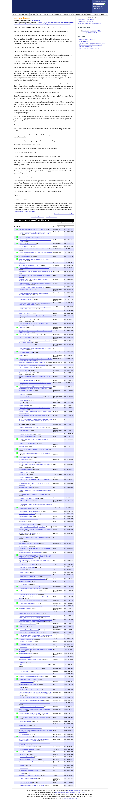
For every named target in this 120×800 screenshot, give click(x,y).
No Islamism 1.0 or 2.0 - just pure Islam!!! (29, 775)
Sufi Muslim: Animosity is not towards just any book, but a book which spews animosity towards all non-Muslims (35, 620)
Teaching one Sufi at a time (27, 603)
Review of (89, 48)
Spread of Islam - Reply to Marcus (29, 498)
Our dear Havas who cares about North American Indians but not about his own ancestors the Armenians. (35, 587)
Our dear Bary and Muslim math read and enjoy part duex (35, 703)
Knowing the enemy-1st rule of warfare (29, 543)
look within (23, 626)
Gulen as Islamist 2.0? (24, 313)
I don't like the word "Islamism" (26, 746)
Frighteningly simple (24, 734)
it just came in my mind (26, 641)
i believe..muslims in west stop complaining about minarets (34, 248)
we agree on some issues (26, 345)
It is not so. (23, 569)
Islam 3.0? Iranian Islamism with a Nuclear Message (33, 415)
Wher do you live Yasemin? (27, 524)
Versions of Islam (23, 459)
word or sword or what (26, 477)
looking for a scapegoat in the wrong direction (32, 427)
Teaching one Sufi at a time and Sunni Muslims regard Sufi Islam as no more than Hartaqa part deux (34, 612)
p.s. (21, 355)
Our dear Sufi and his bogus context (29, 630)
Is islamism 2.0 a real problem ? (27, 759)
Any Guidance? (23, 754)
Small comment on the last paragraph (28, 762)
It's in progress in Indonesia (26, 469)
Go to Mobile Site (98, 8)
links (21, 687)
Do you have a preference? (27, 749)
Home (14, 14)
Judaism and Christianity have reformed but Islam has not (35, 490)
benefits (22, 765)
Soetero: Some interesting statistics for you (31, 676)
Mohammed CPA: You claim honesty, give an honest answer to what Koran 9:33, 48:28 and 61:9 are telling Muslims (35, 387)
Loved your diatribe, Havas (27, 434)
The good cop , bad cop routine (27, 462)
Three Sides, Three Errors (86, 19)
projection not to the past (26, 682)
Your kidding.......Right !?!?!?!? (28, 564)
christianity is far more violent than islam (30, 552)
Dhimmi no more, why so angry (28, 624)
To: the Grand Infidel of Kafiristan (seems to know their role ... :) (36, 504)
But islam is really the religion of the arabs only (31, 229)
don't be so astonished (26, 337)
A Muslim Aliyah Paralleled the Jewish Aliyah (92, 43)
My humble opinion (25, 297)
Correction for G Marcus (26, 487)
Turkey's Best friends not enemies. (29, 519)
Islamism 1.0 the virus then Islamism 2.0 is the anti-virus (34, 268)
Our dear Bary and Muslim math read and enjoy (32, 697)
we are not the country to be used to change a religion (34, 537)
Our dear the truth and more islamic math (30, 728)
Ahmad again (23, 647)
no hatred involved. (25, 608)
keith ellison (22, 263)
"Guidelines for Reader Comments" (25, 211)
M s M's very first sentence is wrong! (29, 237)
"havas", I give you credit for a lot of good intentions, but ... (35, 439)
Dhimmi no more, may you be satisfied (30, 632)
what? (22, 327)
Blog (27, 14)
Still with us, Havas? (25, 457)
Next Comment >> (51, 217)
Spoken (39, 14)
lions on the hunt (23, 405)
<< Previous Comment (37, 217)
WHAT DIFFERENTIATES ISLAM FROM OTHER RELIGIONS (34, 479)
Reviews (33, 14)
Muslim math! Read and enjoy (28, 679)
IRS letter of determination (69, 798)
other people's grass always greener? (30, 590)
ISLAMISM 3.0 (22, 474)
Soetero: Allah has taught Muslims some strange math (34, 717)
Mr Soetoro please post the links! (28, 684)
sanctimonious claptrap (26, 653)
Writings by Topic (98, 6)
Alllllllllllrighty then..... (25, 256)
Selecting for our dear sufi (26, 639)
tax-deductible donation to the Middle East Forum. (70, 792)
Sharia (22, 541)
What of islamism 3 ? (24, 752)
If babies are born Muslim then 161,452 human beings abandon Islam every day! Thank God (33, 714)
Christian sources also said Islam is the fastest (32, 707)
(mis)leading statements (26, 352)
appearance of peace (25, 299)
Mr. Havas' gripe (24, 430)
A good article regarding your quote (29, 770)
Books (46, 14)
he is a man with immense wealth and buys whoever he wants (36, 316)
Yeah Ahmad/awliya (25, 644)
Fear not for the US (24, 246)
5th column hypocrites (26, 500)
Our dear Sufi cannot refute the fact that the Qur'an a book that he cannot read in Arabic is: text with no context (35, 636)
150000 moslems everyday (27, 674)
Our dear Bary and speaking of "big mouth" (31, 668)
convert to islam (24, 472)
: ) (20, 403)
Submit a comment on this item (64, 214)
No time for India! (24, 370)
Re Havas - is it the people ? (27, 567)
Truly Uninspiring (24, 584)
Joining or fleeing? (25, 657)
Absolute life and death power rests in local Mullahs (32, 362)
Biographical (67, 14)
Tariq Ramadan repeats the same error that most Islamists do (34, 376)
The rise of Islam (24, 671)
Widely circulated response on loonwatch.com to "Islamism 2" (34, 464)
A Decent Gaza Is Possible (87, 39)
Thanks (22, 773)
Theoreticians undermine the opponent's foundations (32, 365)
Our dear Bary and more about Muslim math (31, 700)
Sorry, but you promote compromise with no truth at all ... (34, 449)
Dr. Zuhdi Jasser (84, 41)
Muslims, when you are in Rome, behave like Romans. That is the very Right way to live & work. (35, 359)
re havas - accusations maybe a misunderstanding (33, 579)
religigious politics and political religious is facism (32, 527)
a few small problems (25, 508)
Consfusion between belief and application (31, 659)
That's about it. (24, 768)
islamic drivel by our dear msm (28, 244)
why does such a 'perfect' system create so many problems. (35, 453)
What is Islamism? (23, 546)
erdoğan (22, 521)
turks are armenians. (25, 581)
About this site (92, 14)
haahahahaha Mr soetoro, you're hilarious (31, 690)
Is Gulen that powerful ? (26, 320)
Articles (21, 14)
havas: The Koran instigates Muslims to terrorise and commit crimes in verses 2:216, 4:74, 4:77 (35, 575)
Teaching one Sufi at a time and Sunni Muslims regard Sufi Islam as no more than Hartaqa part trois (34, 616)
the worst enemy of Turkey (26, 516)
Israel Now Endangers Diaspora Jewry (89, 23)
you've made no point (25, 289)
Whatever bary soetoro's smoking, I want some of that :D (34, 665)
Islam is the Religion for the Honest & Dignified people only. (35, 383)
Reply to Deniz (24, 400)
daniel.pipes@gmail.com (74, 790)
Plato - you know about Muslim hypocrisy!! (31, 606)
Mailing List (103, 14)
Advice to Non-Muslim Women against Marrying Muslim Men (90, 45)
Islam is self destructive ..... (26, 737)
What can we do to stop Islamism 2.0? (28, 265)
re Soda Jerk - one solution (27, 757)
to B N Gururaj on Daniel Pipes (28, 367)
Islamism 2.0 (36, 20)
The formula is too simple (25, 390)
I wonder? (23, 394)
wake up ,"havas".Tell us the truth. (28, 594)
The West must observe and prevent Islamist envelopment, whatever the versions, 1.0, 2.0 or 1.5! (34, 740)
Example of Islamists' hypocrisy (27, 380)
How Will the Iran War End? (86, 21)
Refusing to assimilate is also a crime (29, 335)
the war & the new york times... (27, 514)
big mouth (23, 662)
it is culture (23, 446)
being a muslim (24, 572)
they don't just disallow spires (27, 443)
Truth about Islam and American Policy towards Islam (33, 494)
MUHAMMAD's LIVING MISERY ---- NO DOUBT (32, 785)
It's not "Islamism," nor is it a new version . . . (30, 310)
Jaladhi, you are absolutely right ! (28, 778)
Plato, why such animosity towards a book (31, 600)
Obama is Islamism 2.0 (26, 783)
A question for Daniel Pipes (26, 373)
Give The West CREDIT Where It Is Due (30, 511)
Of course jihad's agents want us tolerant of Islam (32, 287)
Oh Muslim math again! (26, 721)
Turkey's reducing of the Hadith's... (28, 533)
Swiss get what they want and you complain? (31, 397)
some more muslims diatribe (27, 436)
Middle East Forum (79, 14)
